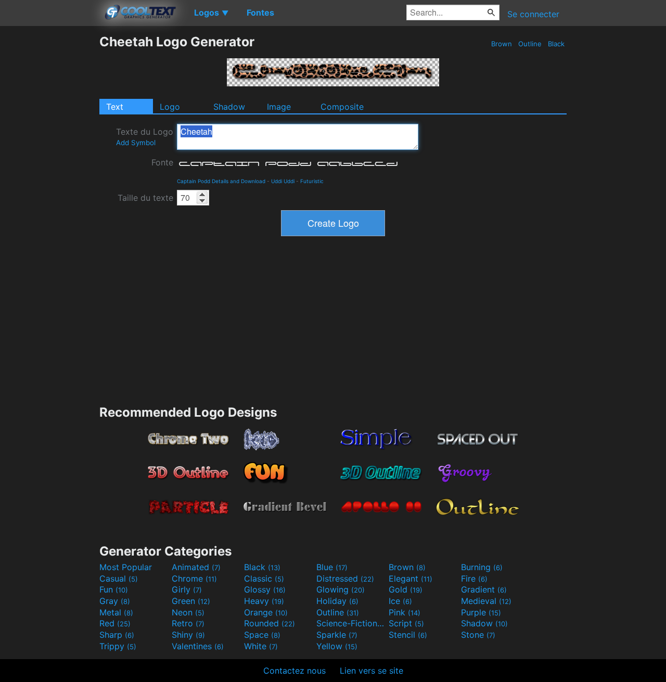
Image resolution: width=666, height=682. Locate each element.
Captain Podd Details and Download (221, 181)
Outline (530, 44)
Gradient (484, 589)
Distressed (345, 578)
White (261, 646)
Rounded (269, 623)
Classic (264, 578)
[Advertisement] (49, 190)
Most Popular (125, 567)
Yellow (336, 646)
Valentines (198, 646)
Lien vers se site (371, 670)
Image (279, 106)
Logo (170, 106)
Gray (114, 601)
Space (262, 634)
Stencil (408, 634)
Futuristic (312, 181)
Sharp (116, 634)
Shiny (188, 634)
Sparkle (336, 634)
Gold (405, 589)
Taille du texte (145, 197)
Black (556, 44)
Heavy (264, 601)
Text (114, 106)
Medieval (486, 601)
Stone (478, 634)
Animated (196, 567)
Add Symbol (136, 142)
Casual (118, 578)
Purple (481, 612)
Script (406, 623)
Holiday (337, 601)
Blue (332, 567)
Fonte (162, 162)
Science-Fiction (351, 623)
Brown (501, 44)
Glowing (340, 589)
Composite (342, 106)
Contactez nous (294, 670)
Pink (404, 612)
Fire (474, 578)
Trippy (117, 646)
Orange (266, 612)
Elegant (410, 578)
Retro (188, 623)
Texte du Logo (144, 136)
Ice (400, 601)
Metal (116, 612)
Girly (187, 589)
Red (115, 623)
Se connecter (533, 14)
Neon (188, 612)
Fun (113, 589)
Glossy (265, 589)
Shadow (229, 106)
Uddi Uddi (282, 181)
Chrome (194, 578)
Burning (482, 567)
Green (191, 601)
